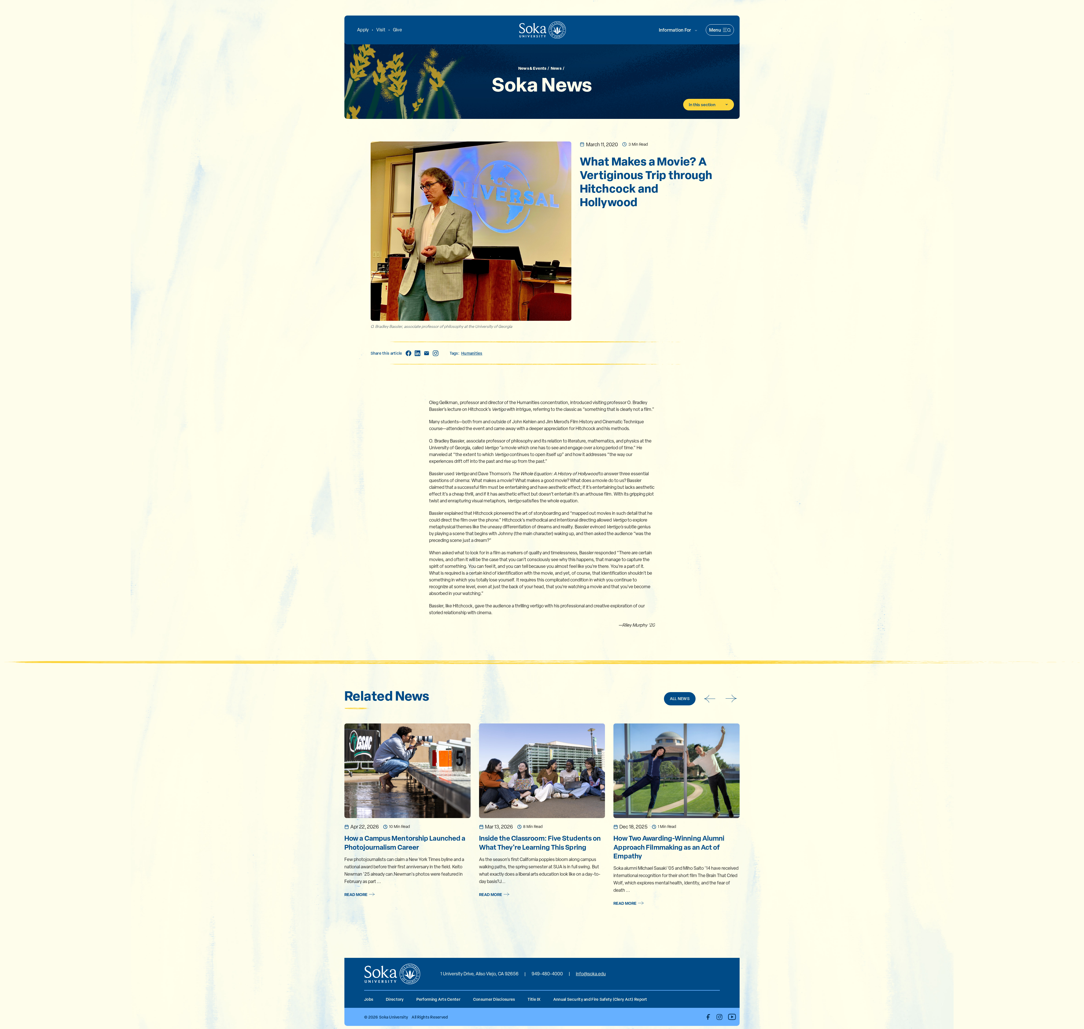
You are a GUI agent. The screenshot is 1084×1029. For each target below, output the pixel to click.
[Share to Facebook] (408, 353)
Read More (356, 894)
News (556, 68)
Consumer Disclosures (494, 999)
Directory (395, 999)
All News (680, 698)
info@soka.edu (591, 974)
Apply (363, 30)
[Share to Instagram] (435, 353)
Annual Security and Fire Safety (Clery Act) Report (600, 999)
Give (397, 30)
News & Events (532, 68)
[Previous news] (709, 698)
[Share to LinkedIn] (417, 353)
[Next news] (731, 698)
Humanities (471, 353)
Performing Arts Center (438, 999)
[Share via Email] (426, 353)
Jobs (368, 999)
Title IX (534, 999)
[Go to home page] (542, 30)
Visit (380, 30)
